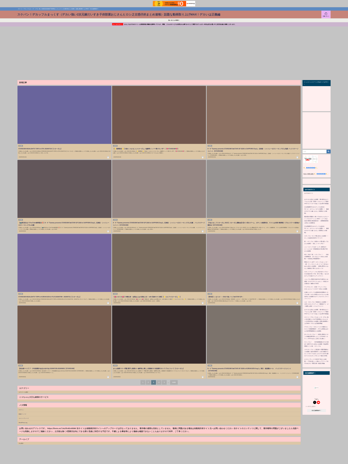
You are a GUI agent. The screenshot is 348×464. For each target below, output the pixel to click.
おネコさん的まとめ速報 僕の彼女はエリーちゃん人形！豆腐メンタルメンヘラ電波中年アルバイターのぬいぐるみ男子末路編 (316, 201)
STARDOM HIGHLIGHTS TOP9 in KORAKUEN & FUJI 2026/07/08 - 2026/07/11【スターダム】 (49, 296)
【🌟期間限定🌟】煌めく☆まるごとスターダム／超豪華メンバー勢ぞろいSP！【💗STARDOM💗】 (146, 148)
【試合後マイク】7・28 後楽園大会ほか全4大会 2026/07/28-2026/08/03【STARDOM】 (46, 368)
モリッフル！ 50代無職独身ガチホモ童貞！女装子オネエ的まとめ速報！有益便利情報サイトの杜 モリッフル (316, 344)
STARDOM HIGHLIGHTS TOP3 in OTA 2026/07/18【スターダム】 (40, 148)
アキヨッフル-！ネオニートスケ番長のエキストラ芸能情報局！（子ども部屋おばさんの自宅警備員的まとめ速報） (316, 329)
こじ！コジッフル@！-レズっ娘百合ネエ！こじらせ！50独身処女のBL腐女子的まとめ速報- (316, 249)
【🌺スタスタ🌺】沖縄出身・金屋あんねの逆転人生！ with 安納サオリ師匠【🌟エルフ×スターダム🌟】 (147, 296)
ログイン (21, 409)
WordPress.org (23, 422)
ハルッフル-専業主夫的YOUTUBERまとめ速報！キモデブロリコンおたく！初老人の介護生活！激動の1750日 (316, 281)
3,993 (174, 382)
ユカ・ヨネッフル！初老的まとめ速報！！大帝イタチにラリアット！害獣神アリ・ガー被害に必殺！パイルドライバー (316, 304)
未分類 (20, 145)
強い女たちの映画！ (174, 20)
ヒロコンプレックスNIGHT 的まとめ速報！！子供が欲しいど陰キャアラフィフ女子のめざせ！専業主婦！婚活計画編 (316, 361)
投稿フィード (22, 414)
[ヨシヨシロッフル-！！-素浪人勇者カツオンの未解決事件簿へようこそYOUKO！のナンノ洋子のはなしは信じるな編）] (316, 336)
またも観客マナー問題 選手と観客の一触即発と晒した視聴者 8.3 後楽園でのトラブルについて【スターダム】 (148, 368)
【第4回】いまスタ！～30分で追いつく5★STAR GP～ (225, 296)
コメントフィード (24, 418)
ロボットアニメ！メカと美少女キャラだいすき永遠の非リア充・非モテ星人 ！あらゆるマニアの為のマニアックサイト (316, 274)
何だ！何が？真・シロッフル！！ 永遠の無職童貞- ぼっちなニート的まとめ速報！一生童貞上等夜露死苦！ (316, 256)
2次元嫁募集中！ (316, 410)
